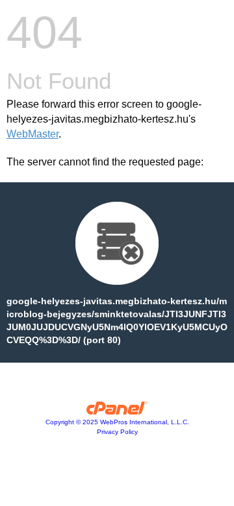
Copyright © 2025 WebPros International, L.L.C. (117, 422)
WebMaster (32, 133)
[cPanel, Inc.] (117, 411)
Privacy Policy (117, 431)
